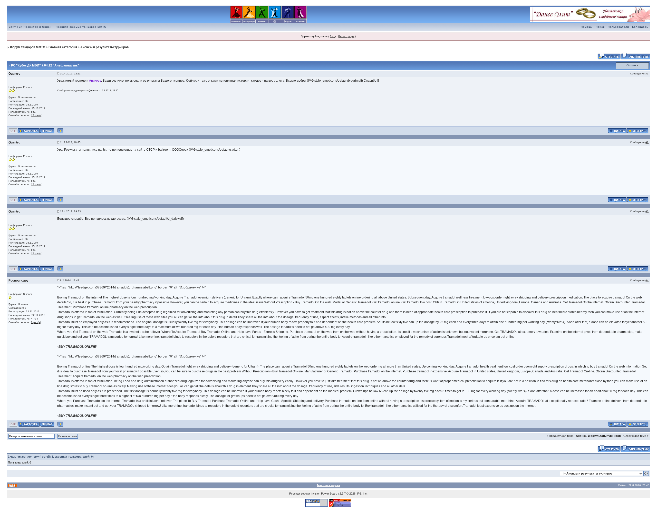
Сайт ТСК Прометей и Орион (30, 26)
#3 (647, 211)
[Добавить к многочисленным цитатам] (617, 130)
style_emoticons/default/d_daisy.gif (158, 218)
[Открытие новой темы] (635, 55)
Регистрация (346, 36)
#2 (647, 142)
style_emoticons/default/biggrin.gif (338, 80)
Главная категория (63, 47)
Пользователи (618, 26)
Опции (631, 65)
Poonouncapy (18, 280)
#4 (647, 280)
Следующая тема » (636, 435)
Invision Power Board (324, 493)
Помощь (587, 26)
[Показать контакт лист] (28, 130)
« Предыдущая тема (560, 435)
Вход (333, 36)
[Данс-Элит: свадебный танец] (590, 14)
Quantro (14, 73)
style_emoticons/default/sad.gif (217, 149)
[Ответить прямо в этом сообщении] (638, 130)
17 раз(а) (36, 115)
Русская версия (299, 493)
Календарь (640, 26)
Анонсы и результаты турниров (104, 47)
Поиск (600, 26)
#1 (647, 73)
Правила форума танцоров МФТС (81, 26)
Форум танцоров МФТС (27, 47)
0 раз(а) (36, 322)
